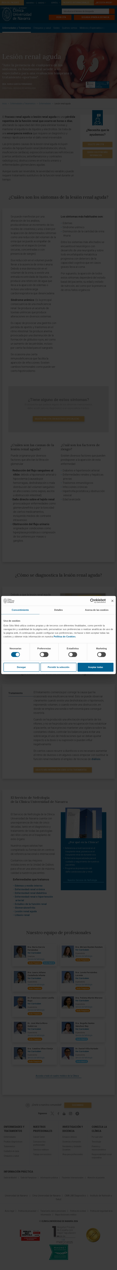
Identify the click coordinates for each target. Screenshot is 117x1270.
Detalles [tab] (58, 610)
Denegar (21, 667)
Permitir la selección (58, 667)
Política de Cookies (65, 636)
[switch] (44, 654)
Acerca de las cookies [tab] (96, 610)
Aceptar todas (95, 667)
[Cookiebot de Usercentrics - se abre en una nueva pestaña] (92, 601)
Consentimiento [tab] (20, 610)
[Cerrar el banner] (112, 601)
